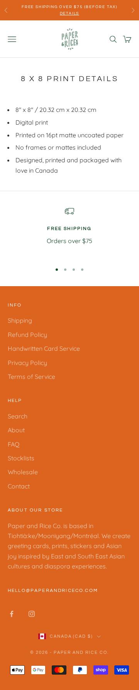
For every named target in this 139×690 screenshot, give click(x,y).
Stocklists (21, 458)
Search (17, 416)
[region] (69, 231)
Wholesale (23, 472)
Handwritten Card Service (44, 348)
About (16, 430)
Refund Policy (27, 334)
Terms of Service (31, 376)
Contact (19, 486)
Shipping (20, 320)
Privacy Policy (27, 363)
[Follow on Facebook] (11, 614)
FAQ (13, 444)
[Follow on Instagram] (32, 614)
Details (70, 13)
